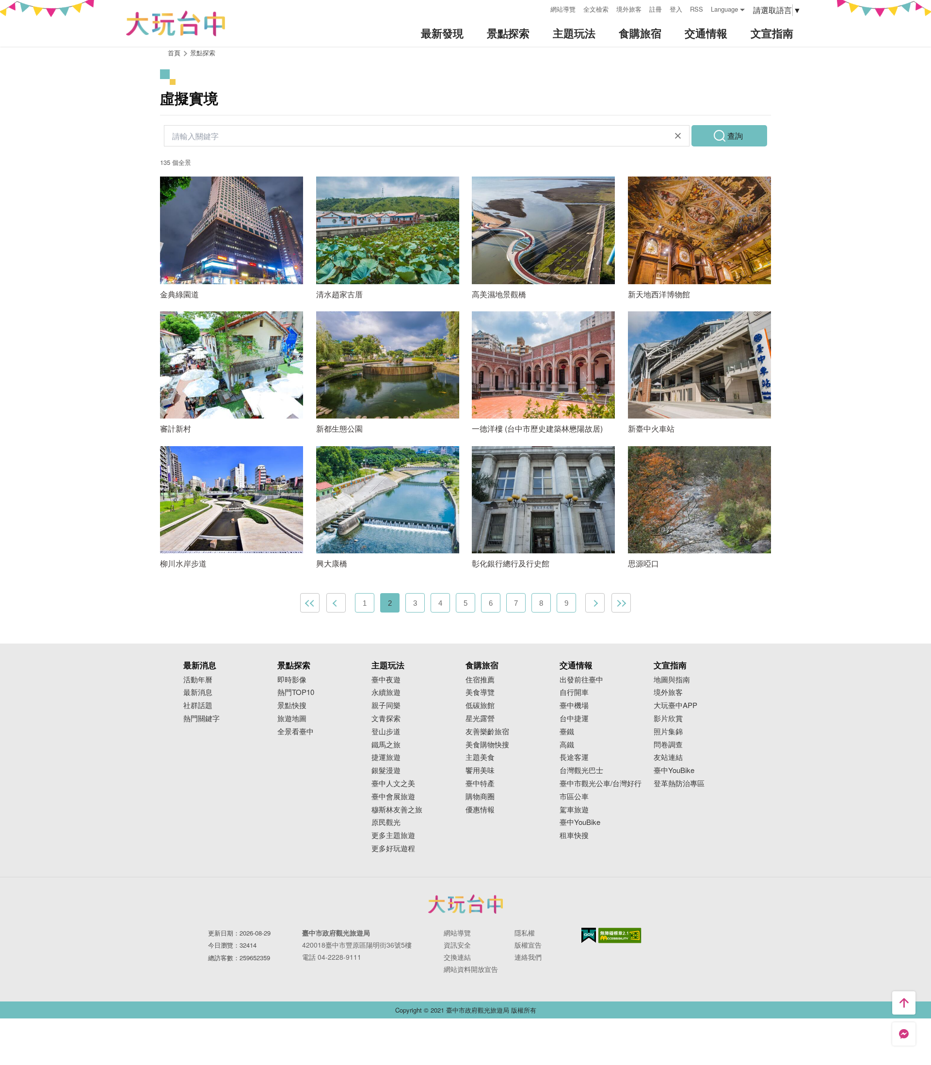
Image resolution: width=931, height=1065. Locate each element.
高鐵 (567, 745)
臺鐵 (567, 731)
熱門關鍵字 (201, 718)
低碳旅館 (480, 705)
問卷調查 (668, 745)
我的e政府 (588, 935)
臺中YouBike (580, 822)
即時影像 (291, 680)
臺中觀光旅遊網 (175, 23)
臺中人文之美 (393, 783)
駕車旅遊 (574, 810)
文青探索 (386, 718)
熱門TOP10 (295, 692)
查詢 (735, 135)
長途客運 (574, 757)
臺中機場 (574, 705)
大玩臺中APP (675, 705)
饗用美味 (480, 770)
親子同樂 (386, 705)
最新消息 (197, 692)
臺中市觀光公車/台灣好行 (601, 783)
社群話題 (197, 705)
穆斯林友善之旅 (396, 810)
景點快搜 (291, 705)
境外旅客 (629, 9)
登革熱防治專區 (679, 783)
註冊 (655, 9)
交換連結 (457, 957)
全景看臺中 (295, 731)
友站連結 (668, 757)
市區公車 (574, 796)
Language (724, 9)
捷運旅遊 (386, 757)
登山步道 (386, 731)
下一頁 (595, 603)
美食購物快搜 (487, 745)
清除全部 (678, 136)
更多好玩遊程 (393, 848)
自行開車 (574, 692)
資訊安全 (457, 945)
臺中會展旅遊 (393, 796)
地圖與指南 (672, 680)
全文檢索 (596, 9)
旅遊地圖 (291, 718)
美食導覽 (480, 692)
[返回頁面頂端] (903, 1003)
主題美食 (480, 757)
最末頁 (621, 603)
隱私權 (524, 932)
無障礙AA (620, 935)
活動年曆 (197, 680)
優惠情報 (480, 810)
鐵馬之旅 (386, 745)
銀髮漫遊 (386, 770)
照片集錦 (668, 731)
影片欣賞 (668, 718)
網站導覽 (563, 9)
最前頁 (310, 603)
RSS (696, 9)
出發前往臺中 (581, 680)
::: (540, 8)
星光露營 (480, 718)
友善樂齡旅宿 (487, 731)
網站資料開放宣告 (471, 969)
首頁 (174, 52)
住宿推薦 (480, 680)
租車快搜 (574, 835)
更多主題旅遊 (393, 835)
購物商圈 (480, 796)
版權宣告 (528, 945)
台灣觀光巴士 (581, 770)
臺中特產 (480, 783)
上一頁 (336, 603)
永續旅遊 (386, 692)
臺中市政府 (465, 904)
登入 (676, 9)
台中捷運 (574, 718)
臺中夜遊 (386, 680)
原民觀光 (386, 822)
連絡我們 (528, 957)
